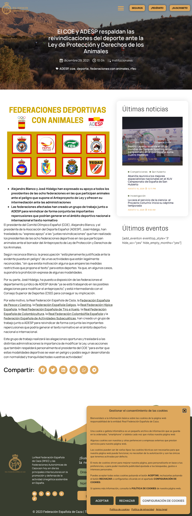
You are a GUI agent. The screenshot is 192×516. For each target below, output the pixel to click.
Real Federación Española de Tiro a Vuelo (50, 309)
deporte (83, 69)
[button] (184, 411)
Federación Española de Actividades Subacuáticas (40, 318)
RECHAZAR (127, 501)
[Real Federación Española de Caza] (29, 8)
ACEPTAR (102, 501)
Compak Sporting (140, 142)
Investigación (138, 196)
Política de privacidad (142, 509)
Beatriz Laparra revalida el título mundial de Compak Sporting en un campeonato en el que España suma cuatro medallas (150, 151)
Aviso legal (161, 509)
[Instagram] (54, 493)
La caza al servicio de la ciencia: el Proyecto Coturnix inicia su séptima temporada (150, 202)
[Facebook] (34, 493)
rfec (133, 69)
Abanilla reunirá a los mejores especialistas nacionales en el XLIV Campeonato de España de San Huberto (150, 180)
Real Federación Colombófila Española (75, 314)
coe (72, 69)
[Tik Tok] (61, 493)
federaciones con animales (109, 69)
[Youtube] (48, 493)
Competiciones (162, 142)
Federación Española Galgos (55, 305)
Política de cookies (120, 509)
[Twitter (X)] (41, 493)
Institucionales (122, 60)
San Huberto (159, 172)
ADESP (63, 69)
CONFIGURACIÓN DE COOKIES (163, 501)
